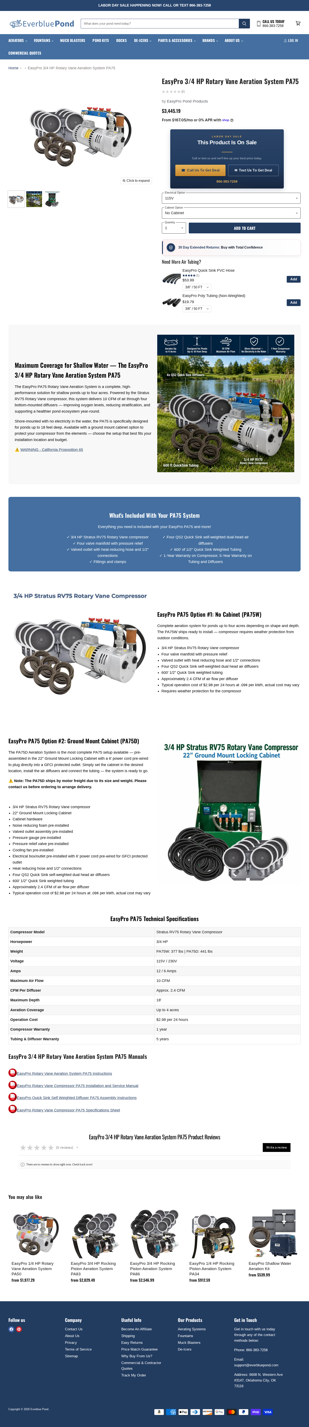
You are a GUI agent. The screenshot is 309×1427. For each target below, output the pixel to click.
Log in (292, 40)
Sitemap (71, 1356)
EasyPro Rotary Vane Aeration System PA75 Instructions (64, 1073)
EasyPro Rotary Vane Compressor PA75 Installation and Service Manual (77, 1086)
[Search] (244, 23)
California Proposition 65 (62, 450)
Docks (121, 40)
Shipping (128, 1336)
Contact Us (74, 1329)
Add (293, 279)
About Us (233, 40)
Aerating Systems (192, 1329)
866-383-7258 (227, 181)
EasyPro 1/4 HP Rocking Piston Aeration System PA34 (211, 1268)
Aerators (16, 40)
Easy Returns (132, 1343)
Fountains (42, 40)
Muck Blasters (72, 40)
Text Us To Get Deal (253, 170)
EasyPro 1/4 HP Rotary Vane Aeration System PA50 (33, 1268)
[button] (77, 1147)
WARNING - (31, 450)
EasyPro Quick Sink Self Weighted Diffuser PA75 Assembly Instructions (77, 1098)
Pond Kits (100, 40)
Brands (209, 40)
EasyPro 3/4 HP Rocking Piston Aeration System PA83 (93, 1268)
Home (13, 68)
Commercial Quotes (24, 53)
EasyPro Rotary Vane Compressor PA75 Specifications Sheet (68, 1110)
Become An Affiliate (136, 1329)
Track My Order (133, 1375)
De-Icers (141, 40)
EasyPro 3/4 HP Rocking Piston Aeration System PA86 (152, 1268)
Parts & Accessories (175, 40)
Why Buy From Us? (136, 1356)
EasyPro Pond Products (187, 101)
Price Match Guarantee (139, 1349)
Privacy (71, 1343)
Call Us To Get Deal (200, 170)
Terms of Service (78, 1349)
